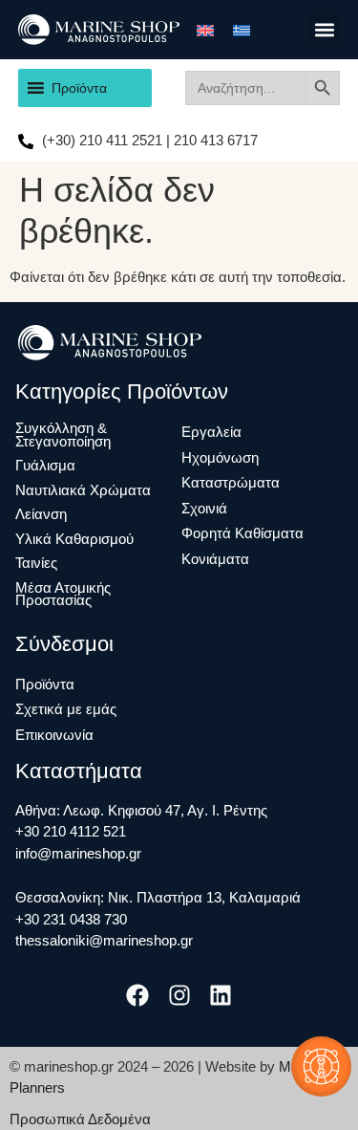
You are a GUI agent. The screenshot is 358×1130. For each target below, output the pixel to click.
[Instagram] (179, 995)
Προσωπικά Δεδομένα (80, 1119)
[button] (324, 30)
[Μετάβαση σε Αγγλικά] (205, 29)
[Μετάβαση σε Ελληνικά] (241, 29)
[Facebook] (137, 995)
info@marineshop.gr (78, 853)
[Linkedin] (220, 995)
